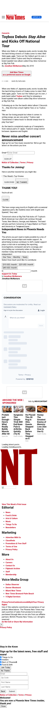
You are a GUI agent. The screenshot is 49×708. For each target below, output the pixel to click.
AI (32, 602)
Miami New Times (13, 591)
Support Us (37, 17)
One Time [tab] (7, 257)
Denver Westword (13, 587)
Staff (8, 571)
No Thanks (5, 671)
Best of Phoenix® (9, 662)
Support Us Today (9, 274)
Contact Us (10, 565)
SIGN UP (8, 159)
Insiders (5, 660)
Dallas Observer (12, 584)
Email (4, 153)
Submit (12, 691)
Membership (11, 574)
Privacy (30, 162)
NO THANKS (22, 182)
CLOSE (5, 200)
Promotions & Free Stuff (16, 543)
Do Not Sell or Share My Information (17, 622)
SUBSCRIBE (9, 182)
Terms (22, 162)
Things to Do (7, 657)
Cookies (17, 602)
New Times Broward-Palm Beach (20, 593)
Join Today (5, 667)
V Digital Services (13, 597)
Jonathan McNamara (13, 66)
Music (8, 521)
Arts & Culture (12, 518)
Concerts (5, 33)
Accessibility (25, 602)
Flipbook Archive (13, 568)
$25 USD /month (26, 264)
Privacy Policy (11, 549)
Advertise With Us (13, 537)
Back (3, 691)
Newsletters (11, 527)
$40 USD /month (10, 268)
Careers (9, 562)
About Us (9, 559)
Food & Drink (11, 515)
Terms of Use (11, 546)
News (8, 512)
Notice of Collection (10, 162)
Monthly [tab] (16, 257)
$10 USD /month (10, 264)
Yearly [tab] (24, 257)
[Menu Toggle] (3, 17)
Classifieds (10, 540)
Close (3, 706)
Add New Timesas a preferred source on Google (16, 73)
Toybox (19, 96)
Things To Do (11, 524)
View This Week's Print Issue (14, 504)
